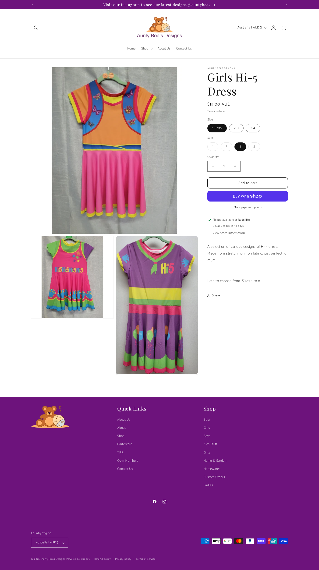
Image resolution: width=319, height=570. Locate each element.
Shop (120, 436)
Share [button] (216, 295)
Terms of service (146, 559)
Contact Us (125, 469)
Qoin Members (127, 461)
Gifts (207, 452)
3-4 (253, 128)
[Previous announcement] (33, 4)
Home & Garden (215, 461)
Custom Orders (214, 477)
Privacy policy (123, 559)
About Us (123, 419)
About (121, 428)
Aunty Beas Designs (54, 559)
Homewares (212, 469)
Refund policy (102, 559)
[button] (36, 28)
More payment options (248, 207)
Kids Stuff (210, 444)
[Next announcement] (286, 4)
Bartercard (124, 444)
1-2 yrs (217, 128)
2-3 (236, 128)
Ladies (208, 485)
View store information (229, 233)
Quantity (213, 157)
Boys (207, 436)
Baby (207, 419)
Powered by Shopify (78, 559)
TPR (120, 452)
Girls (207, 428)
